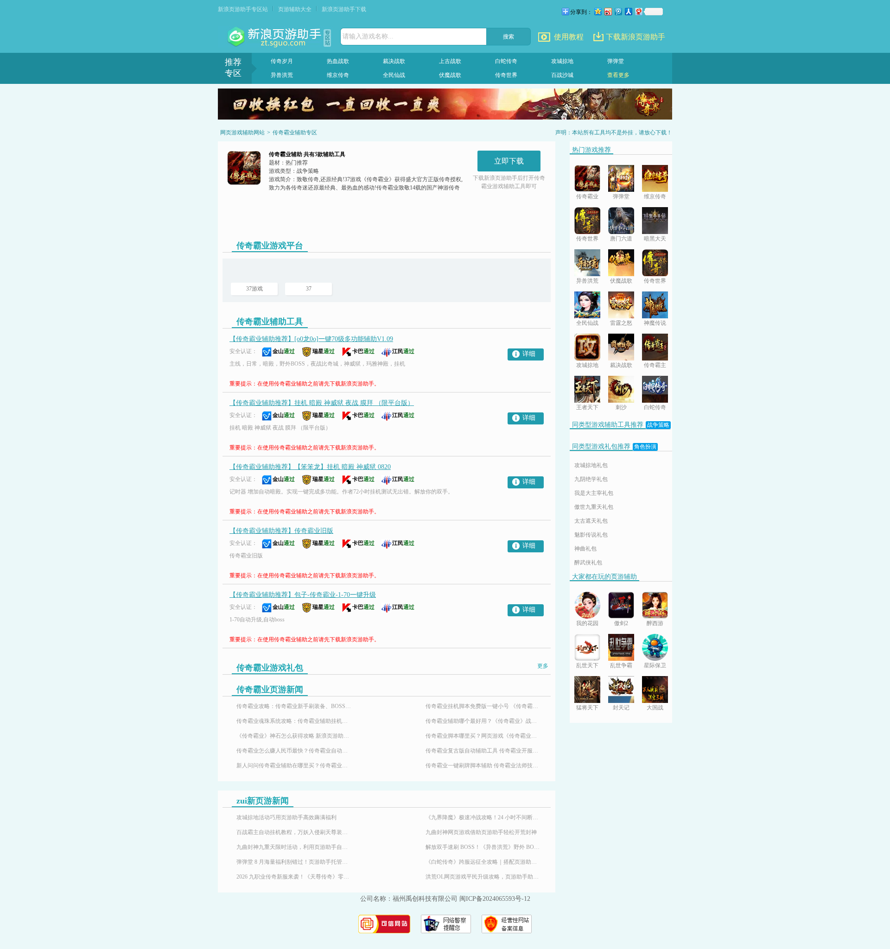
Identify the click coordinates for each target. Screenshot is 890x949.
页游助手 (275, 37)
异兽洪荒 (282, 75)
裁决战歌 (394, 61)
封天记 (621, 707)
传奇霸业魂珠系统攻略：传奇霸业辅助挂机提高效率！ (294, 721)
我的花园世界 (587, 624)
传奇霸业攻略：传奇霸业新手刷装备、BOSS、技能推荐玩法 (294, 706)
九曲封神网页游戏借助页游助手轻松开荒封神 (481, 832)
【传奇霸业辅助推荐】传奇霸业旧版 (281, 530)
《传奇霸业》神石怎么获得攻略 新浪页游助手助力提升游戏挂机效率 (294, 736)
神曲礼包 (585, 548)
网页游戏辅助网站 (242, 132)
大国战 (655, 707)
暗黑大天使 (655, 239)
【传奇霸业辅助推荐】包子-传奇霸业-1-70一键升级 (302, 594)
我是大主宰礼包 (593, 493)
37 (309, 288)
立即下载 (509, 161)
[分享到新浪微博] (608, 11)
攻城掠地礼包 (591, 465)
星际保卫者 (655, 666)
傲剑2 (621, 623)
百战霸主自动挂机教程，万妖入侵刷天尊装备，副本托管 (294, 832)
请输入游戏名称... (368, 36)
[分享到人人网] (628, 11)
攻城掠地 (562, 61)
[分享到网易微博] (638, 11)
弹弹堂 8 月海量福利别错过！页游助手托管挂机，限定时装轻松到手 (294, 862)
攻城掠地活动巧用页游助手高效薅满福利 (286, 817)
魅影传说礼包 (591, 534)
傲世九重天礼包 (593, 507)
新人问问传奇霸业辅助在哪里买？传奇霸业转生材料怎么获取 (294, 765)
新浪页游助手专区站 (243, 9)
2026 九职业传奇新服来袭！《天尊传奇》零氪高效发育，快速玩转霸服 (294, 876)
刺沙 (621, 407)
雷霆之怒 (621, 323)
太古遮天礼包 (591, 521)
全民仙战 (394, 75)
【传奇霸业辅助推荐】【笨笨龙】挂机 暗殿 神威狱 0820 (310, 466)
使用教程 (569, 37)
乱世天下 (587, 665)
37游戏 (254, 288)
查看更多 (618, 75)
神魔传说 (655, 323)
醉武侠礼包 (588, 562)
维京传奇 (338, 75)
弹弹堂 (615, 61)
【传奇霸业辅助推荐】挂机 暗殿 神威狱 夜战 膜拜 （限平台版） (321, 402)
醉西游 (655, 623)
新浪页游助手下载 (344, 9)
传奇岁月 (282, 61)
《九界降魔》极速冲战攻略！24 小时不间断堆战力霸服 (483, 817)
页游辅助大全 (295, 9)
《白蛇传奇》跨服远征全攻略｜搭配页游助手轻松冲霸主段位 (483, 862)
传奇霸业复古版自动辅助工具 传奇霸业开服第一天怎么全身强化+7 (483, 750)
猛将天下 (587, 707)
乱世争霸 (621, 665)
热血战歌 (338, 61)
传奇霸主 (655, 365)
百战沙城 (562, 75)
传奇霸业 (587, 196)
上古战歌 (450, 61)
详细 (528, 353)
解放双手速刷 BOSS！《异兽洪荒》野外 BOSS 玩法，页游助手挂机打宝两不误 (483, 847)
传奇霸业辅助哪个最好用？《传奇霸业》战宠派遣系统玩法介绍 (483, 721)
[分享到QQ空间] (597, 11)
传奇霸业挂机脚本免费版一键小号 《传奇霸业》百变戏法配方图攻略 (483, 706)
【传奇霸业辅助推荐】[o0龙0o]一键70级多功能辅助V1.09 (311, 338)
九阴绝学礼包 (591, 479)
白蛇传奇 (506, 61)
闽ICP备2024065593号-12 (494, 898)
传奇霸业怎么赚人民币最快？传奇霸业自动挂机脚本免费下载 (294, 750)
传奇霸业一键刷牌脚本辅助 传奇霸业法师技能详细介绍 (483, 765)
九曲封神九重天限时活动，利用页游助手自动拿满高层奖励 (294, 847)
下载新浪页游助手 (635, 37)
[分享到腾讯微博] (618, 11)
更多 (542, 666)
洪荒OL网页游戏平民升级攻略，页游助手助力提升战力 (483, 876)
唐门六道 (621, 238)
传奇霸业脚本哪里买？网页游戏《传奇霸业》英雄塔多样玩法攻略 (483, 736)
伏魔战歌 (450, 75)
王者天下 (587, 407)
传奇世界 (506, 75)
